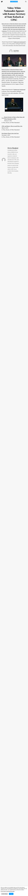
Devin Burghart (16, 50)
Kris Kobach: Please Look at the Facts (10, 133)
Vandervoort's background (19, 42)
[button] (2, 1)
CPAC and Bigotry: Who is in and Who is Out (12, 126)
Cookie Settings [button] (4, 893)
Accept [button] (11, 893)
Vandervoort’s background (19, 89)
